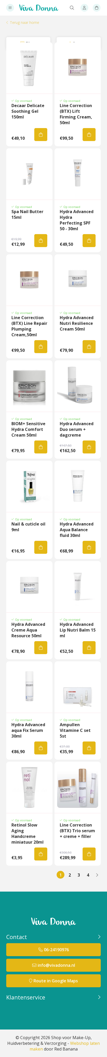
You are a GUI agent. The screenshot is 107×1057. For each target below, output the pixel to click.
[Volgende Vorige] (97, 875)
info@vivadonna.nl (56, 965)
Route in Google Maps (56, 981)
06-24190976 (56, 950)
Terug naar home (24, 23)
